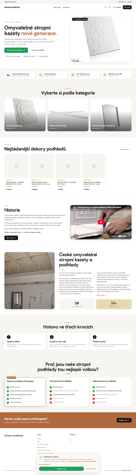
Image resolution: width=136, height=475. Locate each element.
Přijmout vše (61, 469)
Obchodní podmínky (43, 444)
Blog (38, 441)
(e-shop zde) (108, 285)
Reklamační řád (41, 447)
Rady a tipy (57, 7)
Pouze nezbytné (91, 468)
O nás (39, 438)
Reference (66, 7)
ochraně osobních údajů (89, 461)
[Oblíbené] (110, 7)
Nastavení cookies (44, 464)
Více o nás (101, 295)
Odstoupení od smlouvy (44, 450)
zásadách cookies (74, 461)
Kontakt (129, 1)
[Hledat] (105, 7)
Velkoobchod (122, 1)
